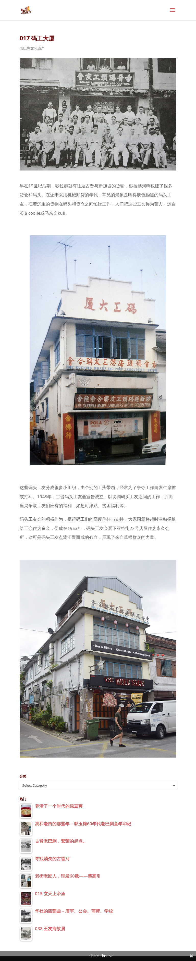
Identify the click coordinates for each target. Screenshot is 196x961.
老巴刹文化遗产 (32, 48)
